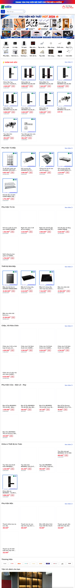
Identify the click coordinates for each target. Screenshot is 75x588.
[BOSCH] (12, 563)
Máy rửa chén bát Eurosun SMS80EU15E (8, 314)
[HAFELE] (55, 563)
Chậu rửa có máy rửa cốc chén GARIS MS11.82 (10, 373)
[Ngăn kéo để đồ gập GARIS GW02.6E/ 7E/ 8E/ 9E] (46, 212)
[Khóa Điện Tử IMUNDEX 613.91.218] (46, 66)
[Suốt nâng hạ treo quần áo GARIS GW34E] (10, 238)
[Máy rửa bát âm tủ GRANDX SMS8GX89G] (10, 271)
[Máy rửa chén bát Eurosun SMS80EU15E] (10, 297)
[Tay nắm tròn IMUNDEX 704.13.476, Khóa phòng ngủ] (64, 92)
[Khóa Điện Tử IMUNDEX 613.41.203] (10, 92)
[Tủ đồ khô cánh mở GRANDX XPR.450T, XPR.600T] (10, 152)
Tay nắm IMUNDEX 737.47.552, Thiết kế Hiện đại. (46, 465)
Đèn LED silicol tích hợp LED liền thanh (45, 524)
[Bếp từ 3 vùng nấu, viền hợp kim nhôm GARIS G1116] (46, 271)
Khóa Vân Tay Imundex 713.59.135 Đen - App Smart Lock (10, 83)
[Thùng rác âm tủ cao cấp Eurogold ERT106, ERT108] (46, 152)
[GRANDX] (26, 563)
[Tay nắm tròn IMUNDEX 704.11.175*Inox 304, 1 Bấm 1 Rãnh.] (10, 118)
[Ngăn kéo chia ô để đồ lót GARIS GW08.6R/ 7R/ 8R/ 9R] (28, 212)
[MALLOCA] (33, 563)
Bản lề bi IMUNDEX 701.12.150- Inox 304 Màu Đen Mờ (46, 406)
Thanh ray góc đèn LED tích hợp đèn (64, 524)
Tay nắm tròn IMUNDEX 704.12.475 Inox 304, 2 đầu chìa (28, 465)
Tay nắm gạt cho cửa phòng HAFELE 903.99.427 (28, 135)
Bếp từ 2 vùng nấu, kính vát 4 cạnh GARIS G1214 (27, 288)
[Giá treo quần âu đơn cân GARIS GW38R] (10, 212)
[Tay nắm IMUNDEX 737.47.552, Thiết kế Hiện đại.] (46, 449)
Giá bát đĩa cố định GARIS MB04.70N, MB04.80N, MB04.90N (10, 195)
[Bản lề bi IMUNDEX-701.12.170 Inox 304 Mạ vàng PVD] (10, 416)
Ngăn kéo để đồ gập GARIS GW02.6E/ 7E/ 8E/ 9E (46, 228)
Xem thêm (68, 62)
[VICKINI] (69, 563)
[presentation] (5, 49)
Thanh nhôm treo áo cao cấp (9, 524)
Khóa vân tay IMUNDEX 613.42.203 (64, 83)
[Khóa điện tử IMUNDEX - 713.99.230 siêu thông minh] (46, 92)
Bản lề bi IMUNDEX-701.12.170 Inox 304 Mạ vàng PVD (9, 432)
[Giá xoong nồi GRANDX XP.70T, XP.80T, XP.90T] (28, 152)
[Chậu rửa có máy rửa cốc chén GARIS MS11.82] (10, 357)
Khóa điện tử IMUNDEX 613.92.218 (28, 83)
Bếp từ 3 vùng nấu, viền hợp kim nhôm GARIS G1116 (45, 288)
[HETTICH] (62, 563)
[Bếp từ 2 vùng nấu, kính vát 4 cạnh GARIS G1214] (28, 271)
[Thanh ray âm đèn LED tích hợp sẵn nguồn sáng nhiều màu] (10, 533)
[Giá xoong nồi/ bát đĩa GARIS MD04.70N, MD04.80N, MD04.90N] (65, 152)
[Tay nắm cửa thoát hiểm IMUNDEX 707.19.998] (10, 449)
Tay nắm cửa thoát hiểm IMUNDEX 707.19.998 (9, 465)
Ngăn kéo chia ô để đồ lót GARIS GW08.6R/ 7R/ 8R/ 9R (28, 228)
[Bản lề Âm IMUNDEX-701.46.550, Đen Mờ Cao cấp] (28, 389)
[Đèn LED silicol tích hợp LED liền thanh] (46, 508)
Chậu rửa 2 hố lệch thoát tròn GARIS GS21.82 (64, 347)
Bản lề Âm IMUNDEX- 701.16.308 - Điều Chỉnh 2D (10, 406)
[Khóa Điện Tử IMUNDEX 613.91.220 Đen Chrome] (28, 92)
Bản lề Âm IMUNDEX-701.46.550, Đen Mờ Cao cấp (28, 406)
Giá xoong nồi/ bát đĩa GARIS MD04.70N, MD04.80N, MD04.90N (65, 169)
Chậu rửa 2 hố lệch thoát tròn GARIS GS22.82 (45, 347)
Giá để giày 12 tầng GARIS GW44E (64, 228)
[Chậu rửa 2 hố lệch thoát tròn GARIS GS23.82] (28, 330)
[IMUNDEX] (5, 563)
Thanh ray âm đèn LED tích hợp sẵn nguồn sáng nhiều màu (9, 549)
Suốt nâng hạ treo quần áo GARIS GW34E (9, 255)
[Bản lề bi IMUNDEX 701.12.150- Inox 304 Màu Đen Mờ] (46, 389)
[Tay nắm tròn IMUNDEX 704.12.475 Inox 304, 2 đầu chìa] (28, 449)
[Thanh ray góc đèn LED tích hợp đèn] (65, 508)
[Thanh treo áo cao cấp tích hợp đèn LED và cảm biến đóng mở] (28, 508)
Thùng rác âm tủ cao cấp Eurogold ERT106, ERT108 (46, 169)
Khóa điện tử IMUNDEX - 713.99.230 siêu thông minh (44, 109)
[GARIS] (41, 563)
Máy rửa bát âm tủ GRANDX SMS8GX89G (10, 287)
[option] (37, 27)
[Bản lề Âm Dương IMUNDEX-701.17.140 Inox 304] (65, 389)
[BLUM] (19, 563)
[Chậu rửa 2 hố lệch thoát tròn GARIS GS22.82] (46, 330)
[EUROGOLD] (48, 563)
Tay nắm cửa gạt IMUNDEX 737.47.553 (64, 465)
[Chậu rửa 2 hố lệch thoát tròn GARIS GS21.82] (65, 330)
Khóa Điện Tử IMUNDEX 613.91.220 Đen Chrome (28, 109)
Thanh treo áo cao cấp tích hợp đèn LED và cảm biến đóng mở (28, 525)
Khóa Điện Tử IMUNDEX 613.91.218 (46, 83)
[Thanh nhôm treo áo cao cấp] (10, 508)
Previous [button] (3, 26)
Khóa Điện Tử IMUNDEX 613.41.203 (10, 108)
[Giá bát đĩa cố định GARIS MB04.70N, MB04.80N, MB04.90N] (10, 179)
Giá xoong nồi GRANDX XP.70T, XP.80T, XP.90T (26, 169)
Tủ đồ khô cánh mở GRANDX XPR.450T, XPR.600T (9, 169)
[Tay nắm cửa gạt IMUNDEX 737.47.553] (65, 449)
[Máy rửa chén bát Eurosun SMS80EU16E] (65, 271)
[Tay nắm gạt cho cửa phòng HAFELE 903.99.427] (28, 118)
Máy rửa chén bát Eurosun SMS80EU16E (63, 288)
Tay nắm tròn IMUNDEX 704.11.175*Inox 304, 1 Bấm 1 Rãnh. (10, 135)
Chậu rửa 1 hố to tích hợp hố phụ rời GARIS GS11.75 (10, 347)
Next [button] (71, 26)
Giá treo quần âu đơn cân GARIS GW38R (10, 228)
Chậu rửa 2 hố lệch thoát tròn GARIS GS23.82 (27, 347)
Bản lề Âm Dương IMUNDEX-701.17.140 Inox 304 (64, 406)
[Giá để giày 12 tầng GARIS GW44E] (65, 212)
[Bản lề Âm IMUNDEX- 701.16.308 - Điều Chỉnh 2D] (10, 389)
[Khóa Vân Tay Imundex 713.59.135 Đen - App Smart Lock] (10, 66)
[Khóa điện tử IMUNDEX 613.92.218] (28, 66)
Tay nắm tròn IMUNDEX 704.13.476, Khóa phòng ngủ (64, 109)
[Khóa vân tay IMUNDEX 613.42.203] (64, 66)
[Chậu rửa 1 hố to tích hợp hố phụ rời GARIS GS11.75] (10, 330)
